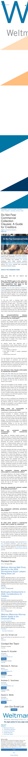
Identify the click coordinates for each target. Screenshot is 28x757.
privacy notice (18, 747)
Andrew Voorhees (12, 263)
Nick (25, 548)
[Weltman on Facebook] (1, 725)
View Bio (3, 648)
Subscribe (3, 640)
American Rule (9, 376)
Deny (14, 752)
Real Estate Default (8, 734)
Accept (14, 749)
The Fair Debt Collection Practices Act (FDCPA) (14, 288)
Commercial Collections (10, 230)
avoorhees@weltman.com (7, 686)
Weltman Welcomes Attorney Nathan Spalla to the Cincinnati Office (13, 616)
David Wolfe (22, 263)
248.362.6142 (4, 698)
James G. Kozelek (11, 209)
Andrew (16, 548)
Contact (4, 659)
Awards (3, 576)
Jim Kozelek (23, 259)
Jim (13, 548)
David (20, 548)
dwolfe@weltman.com (6, 700)
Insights (3, 588)
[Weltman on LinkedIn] (2, 725)
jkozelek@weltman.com (7, 657)
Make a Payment (5, 4)
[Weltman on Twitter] (4, 725)
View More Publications (7, 631)
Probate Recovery (8, 732)
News (2, 564)
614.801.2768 (4, 655)
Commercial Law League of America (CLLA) (14, 258)
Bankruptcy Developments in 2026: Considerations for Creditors (13, 593)
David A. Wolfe (19, 211)
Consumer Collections (6, 621)
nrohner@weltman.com (6, 671)
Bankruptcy (3, 598)
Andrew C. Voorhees (10, 211)
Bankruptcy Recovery (9, 728)
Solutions (3, 726)
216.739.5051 (4, 684)
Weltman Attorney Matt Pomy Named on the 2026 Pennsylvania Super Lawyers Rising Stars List (13, 570)
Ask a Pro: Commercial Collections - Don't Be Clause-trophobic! (14, 543)
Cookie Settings (14, 755)
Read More (3, 587)
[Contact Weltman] (5, 725)
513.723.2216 (4, 669)
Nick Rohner (9, 264)
